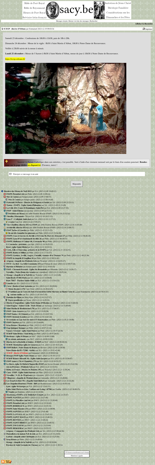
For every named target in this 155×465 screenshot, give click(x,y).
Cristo (32, 289)
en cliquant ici (34, 165)
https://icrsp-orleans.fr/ (15, 58)
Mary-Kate (29, 297)
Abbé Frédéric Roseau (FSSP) (40, 213)
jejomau (30, 210)
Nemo (29, 300)
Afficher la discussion (144, 23)
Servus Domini (54, 364)
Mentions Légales (77, 455)
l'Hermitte (54, 269)
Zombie (58, 389)
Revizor (44, 347)
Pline (41, 372)
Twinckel (44, 261)
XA (36, 191)
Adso (40, 355)
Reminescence (46, 383)
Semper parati (27, 196)
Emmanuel (35, 353)
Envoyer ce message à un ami (25, 174)
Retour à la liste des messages (79, 21)
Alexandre (40, 375)
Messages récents (62, 21)
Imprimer (148, 29)
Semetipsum (85, 291)
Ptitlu (30, 194)
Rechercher (93, 21)
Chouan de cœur (50, 263)
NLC (34, 336)
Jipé (33, 244)
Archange (49, 305)
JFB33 (27, 397)
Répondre (77, 184)
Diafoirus (21, 392)
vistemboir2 (43, 272)
